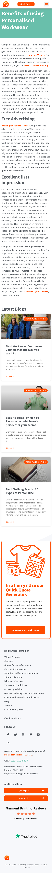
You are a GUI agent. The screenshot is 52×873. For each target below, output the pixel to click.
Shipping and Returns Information (21, 673)
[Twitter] (15, 734)
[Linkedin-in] (8, 743)
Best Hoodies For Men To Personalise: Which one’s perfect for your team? (22, 421)
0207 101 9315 (19, 760)
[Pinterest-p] (30, 734)
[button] (26, 4)
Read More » (10, 376)
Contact (8, 661)
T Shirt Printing (12, 657)
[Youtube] (38, 734)
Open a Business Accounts (17, 665)
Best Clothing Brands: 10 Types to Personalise (22, 491)
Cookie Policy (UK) (13, 709)
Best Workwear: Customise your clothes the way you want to (24, 349)
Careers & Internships (15, 669)
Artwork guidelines (13, 689)
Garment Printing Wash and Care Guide (24, 693)
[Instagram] (23, 734)
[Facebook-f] (8, 734)
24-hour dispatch (13, 677)
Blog (6, 701)
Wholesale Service (13, 681)
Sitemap (8, 705)
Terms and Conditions (15, 685)
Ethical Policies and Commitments (21, 697)
